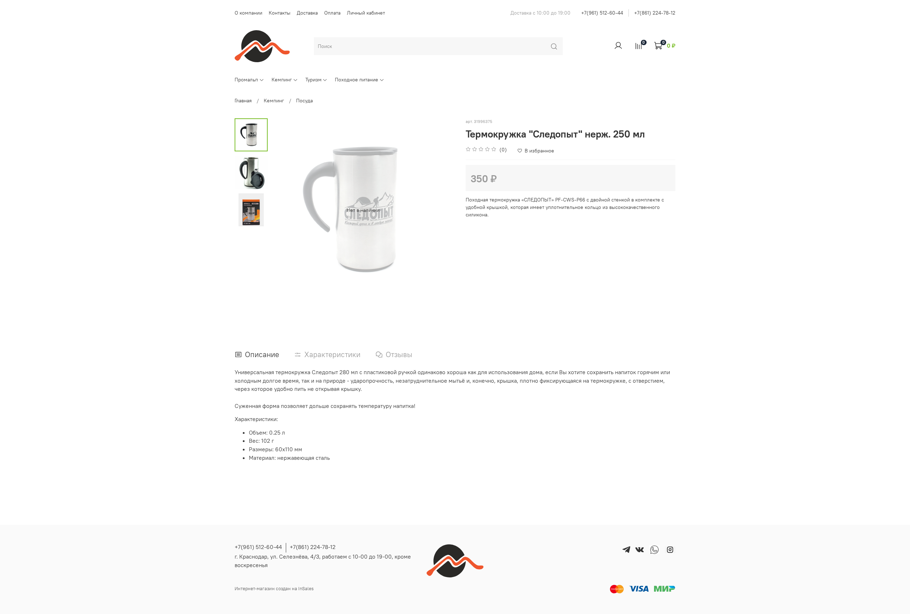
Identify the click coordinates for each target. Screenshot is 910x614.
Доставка (307, 13)
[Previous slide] (283, 210)
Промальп (246, 79)
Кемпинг (282, 79)
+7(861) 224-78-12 (654, 13)
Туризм (313, 79)
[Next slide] (442, 210)
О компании (248, 13)
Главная (243, 100)
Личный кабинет (366, 13)
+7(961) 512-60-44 (602, 13)
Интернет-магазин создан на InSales (274, 588)
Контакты (279, 13)
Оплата (332, 13)
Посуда (304, 100)
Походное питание (356, 79)
